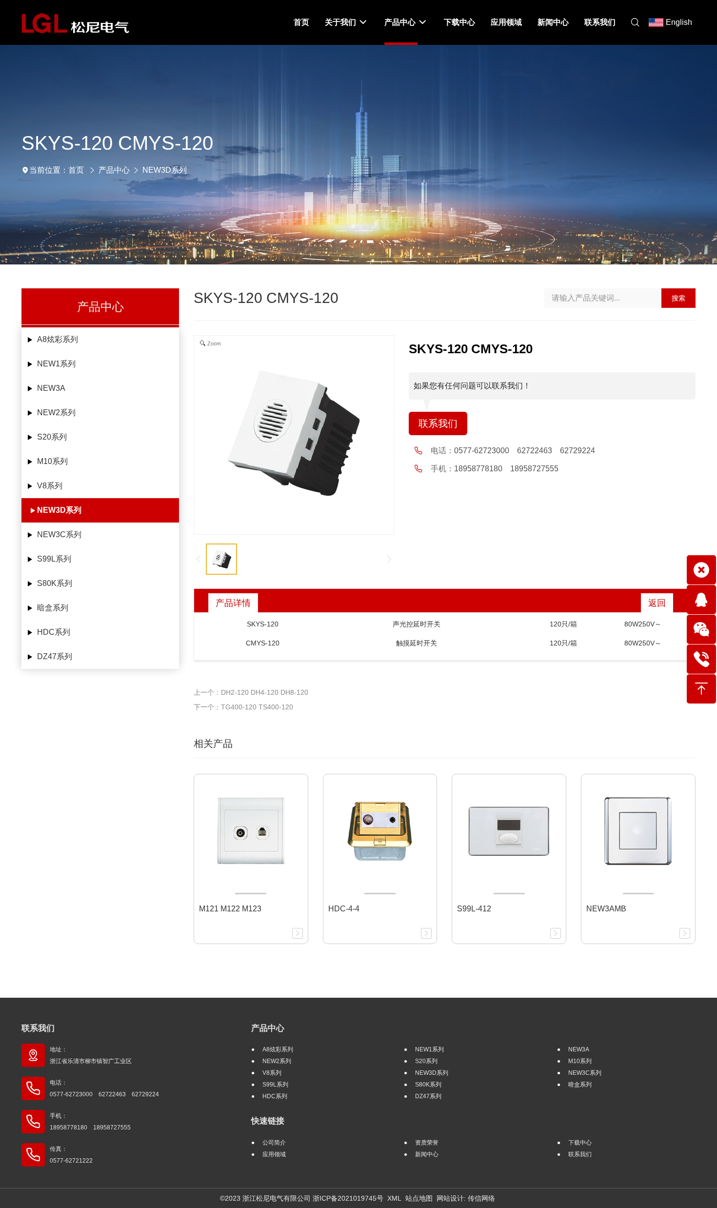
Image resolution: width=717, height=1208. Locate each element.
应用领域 (274, 1154)
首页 (76, 170)
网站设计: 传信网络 (466, 1198)
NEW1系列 (56, 364)
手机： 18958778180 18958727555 (90, 1121)
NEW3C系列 (59, 534)
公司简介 (274, 1142)
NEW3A (51, 388)
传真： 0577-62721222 (71, 1155)
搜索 (678, 298)
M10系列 (52, 461)
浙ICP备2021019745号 (348, 1198)
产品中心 (114, 170)
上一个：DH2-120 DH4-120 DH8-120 (251, 692)
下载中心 (580, 1142)
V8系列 (49, 486)
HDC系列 (53, 632)
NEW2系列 (56, 412)
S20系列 (52, 437)
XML (394, 1198)
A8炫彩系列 (57, 339)
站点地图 (419, 1198)
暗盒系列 (52, 608)
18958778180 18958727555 (506, 468)
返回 (657, 603)
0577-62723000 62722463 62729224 (524, 450)
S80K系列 (54, 583)
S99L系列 (54, 559)
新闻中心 (426, 1154)
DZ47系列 (54, 656)
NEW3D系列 (164, 170)
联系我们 (438, 423)
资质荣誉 (426, 1142)
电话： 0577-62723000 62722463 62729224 (104, 1088)
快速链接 (267, 1121)
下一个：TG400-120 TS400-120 (243, 707)
